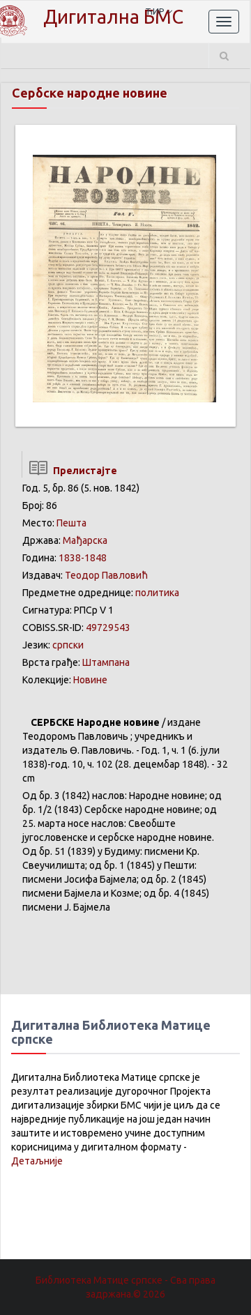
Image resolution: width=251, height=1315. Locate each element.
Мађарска (85, 540)
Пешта (71, 523)
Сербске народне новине (89, 93)
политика (157, 592)
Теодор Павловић (106, 575)
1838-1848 (83, 557)
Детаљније (37, 1160)
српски (68, 645)
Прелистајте (83, 470)
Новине (90, 679)
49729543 (108, 627)
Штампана (106, 662)
